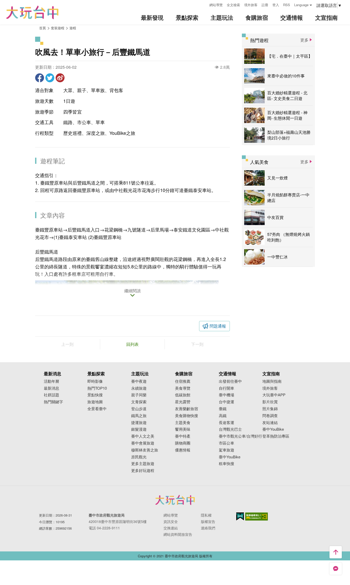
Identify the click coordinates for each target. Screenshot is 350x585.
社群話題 (51, 395)
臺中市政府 (175, 500)
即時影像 (95, 381)
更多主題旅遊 (142, 463)
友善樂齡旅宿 (186, 409)
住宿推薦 (182, 381)
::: (203, 4)
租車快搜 (226, 463)
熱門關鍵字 (53, 402)
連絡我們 (208, 527)
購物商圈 (182, 443)
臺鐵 (223, 409)
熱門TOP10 (97, 388)
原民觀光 (139, 457)
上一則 (67, 344)
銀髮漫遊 (139, 429)
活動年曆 (51, 381)
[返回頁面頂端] (336, 552)
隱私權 (206, 515)
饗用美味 (182, 429)
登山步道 (139, 409)
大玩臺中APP (273, 395)
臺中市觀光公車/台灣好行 (240, 436)
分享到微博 (60, 77)
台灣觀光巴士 (230, 429)
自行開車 (226, 388)
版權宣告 (208, 521)
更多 (304, 40)
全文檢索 (233, 4)
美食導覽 (182, 388)
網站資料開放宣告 (177, 534)
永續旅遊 (139, 388)
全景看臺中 (97, 409)
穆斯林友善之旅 (144, 450)
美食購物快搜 (186, 415)
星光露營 (182, 402)
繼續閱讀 (132, 291)
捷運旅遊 (139, 422)
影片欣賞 (270, 402)
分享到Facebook (39, 77)
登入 (275, 4)
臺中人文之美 (142, 436)
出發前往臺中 (230, 381)
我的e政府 (240, 516)
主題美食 (182, 422)
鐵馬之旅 (139, 415)
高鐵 (223, 415)
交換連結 (170, 527)
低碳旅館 (182, 395)
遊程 (72, 27)
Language (301, 4)
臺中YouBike (229, 457)
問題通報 (218, 326)
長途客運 (226, 422)
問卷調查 (270, 415)
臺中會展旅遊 (142, 443)
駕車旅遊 (226, 450)
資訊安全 (170, 521)
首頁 (42, 27)
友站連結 (270, 422)
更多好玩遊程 (142, 470)
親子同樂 (139, 395)
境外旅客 (251, 4)
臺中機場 (226, 395)
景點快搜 (95, 395)
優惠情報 (182, 450)
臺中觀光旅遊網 (32, 12)
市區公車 (226, 443)
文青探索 (139, 402)
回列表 (132, 344)
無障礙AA (256, 516)
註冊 (265, 4)
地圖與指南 (272, 381)
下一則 (197, 344)
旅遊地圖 (95, 402)
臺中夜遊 (139, 381)
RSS (286, 4)
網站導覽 (216, 4)
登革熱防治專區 (275, 436)
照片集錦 (270, 409)
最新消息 (51, 388)
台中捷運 (226, 402)
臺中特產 (182, 436)
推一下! (49, 77)
